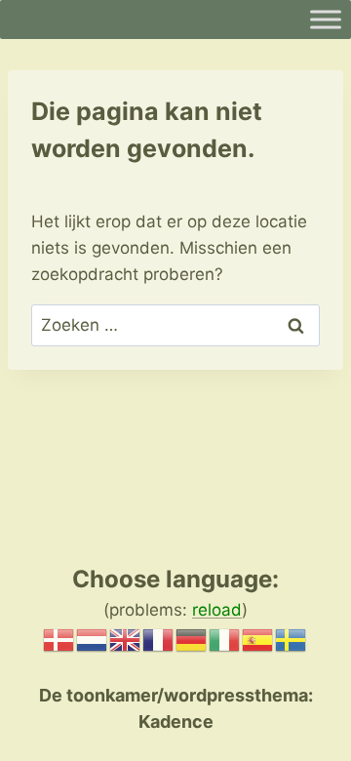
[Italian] (225, 638)
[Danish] (59, 638)
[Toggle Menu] (325, 19)
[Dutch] (92, 638)
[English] (125, 638)
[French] (159, 638)
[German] (192, 638)
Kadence (176, 721)
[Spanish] (258, 638)
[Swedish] (291, 638)
